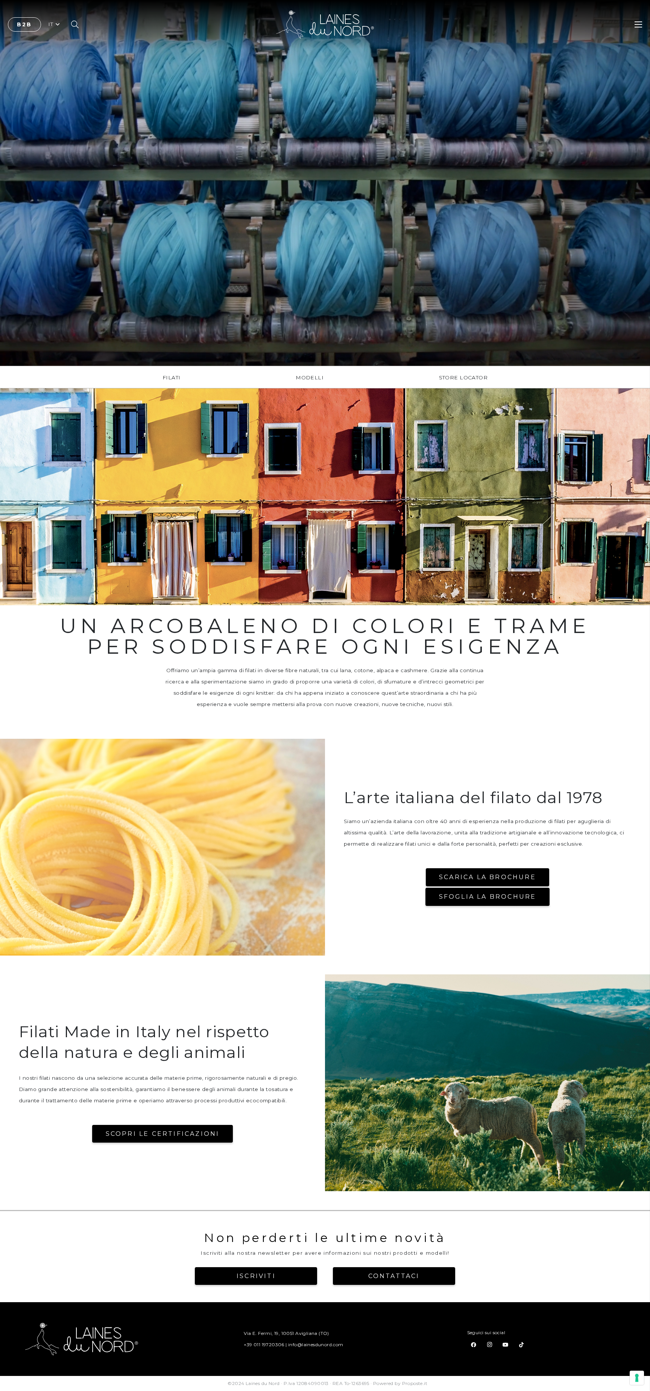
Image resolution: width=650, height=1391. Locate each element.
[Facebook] (473, 1344)
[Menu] (638, 24)
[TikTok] (521, 1344)
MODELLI (309, 377)
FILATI (171, 377)
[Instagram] (489, 1344)
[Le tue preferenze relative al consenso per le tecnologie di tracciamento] (637, 1378)
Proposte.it (415, 1383)
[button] (54, 24)
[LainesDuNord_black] (325, 25)
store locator (463, 377)
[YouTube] (505, 1344)
